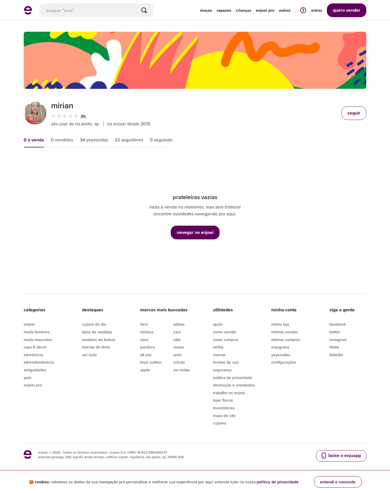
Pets (27, 377)
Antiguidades (35, 370)
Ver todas (181, 370)
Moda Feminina (36, 332)
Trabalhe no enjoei (229, 393)
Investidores (224, 408)
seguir (353, 113)
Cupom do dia (94, 324)
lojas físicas (223, 400)
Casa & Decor (35, 347)
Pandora (147, 347)
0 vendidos (62, 140)
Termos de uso (226, 362)
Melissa (146, 332)
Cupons (219, 423)
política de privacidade (278, 482)
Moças (206, 10)
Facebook (337, 324)
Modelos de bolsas (98, 339)
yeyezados (280, 355)
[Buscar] (144, 10)
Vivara (178, 347)
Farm (144, 324)
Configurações (283, 362)
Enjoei (29, 324)
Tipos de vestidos (97, 332)
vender (346, 10)
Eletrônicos (33, 355)
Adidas (179, 324)
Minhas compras (285, 339)
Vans (144, 339)
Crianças (243, 10)
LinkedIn (336, 355)
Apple (145, 370)
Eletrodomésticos (39, 362)
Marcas (219, 355)
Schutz (179, 362)
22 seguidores (129, 140)
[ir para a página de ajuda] (303, 10)
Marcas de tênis (96, 347)
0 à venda (34, 140)
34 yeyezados (94, 140)
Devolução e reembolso (234, 385)
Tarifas (218, 347)
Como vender (224, 332)
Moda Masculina (38, 339)
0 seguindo (161, 140)
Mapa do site (224, 415)
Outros (285, 10)
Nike (177, 339)
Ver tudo (89, 355)
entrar (316, 10)
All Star (146, 355)
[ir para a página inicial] (28, 13)
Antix (177, 355)
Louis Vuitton (151, 362)
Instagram (338, 339)
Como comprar (225, 339)
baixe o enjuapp (344, 455)
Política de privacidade (232, 377)
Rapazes (224, 10)
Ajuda (217, 324)
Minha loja (280, 324)
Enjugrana (280, 347)
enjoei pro (265, 10)
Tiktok (334, 347)
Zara (177, 332)
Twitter (334, 332)
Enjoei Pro (33, 385)
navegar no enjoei (195, 232)
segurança (222, 370)
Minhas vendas (284, 332)
